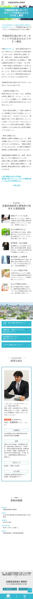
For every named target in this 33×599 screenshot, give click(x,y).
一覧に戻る (16, 185)
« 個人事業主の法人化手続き (12, 176)
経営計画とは (9, 49)
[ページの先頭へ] (30, 590)
